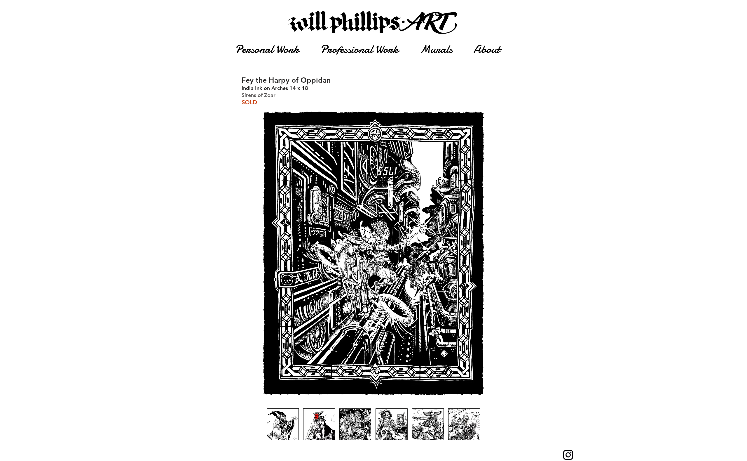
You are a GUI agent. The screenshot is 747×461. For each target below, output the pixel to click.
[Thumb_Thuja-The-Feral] (428, 424)
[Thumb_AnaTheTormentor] (319, 424)
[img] (355, 424)
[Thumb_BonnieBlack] (391, 424)
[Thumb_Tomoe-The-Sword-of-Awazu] (464, 424)
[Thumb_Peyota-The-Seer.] (283, 424)
